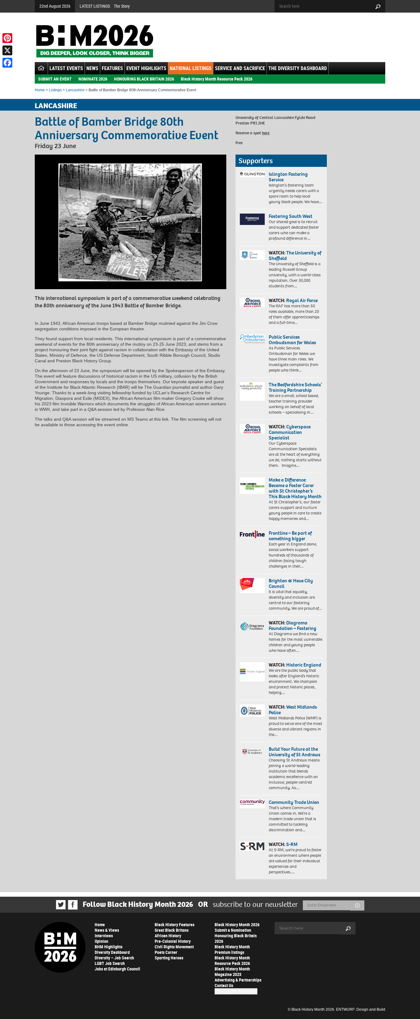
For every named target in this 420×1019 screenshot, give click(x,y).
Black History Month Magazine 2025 (232, 971)
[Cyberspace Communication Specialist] (252, 429)
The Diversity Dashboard (297, 68)
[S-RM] (252, 846)
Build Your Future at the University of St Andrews (294, 752)
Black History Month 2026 (237, 924)
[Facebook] (7, 63)
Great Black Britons (171, 930)
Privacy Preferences (236, 991)
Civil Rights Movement (174, 947)
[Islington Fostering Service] (252, 174)
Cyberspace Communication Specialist (290, 432)
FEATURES (112, 68)
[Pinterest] (7, 38)
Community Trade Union (294, 802)
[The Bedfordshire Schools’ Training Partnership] (252, 391)
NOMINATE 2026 (92, 79)
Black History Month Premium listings (232, 949)
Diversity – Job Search (114, 958)
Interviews (104, 935)
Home (40, 90)
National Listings (191, 68)
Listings (55, 90)
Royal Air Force (302, 300)
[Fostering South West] (252, 219)
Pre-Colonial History (173, 941)
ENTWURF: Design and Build (360, 1009)
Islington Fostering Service (288, 177)
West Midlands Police (293, 710)
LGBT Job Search (110, 963)
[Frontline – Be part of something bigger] (252, 534)
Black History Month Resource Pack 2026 (216, 79)
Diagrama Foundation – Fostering (292, 625)
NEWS (92, 68)
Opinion (101, 941)
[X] (7, 50)
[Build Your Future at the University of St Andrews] (252, 751)
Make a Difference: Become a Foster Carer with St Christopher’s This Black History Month (295, 488)
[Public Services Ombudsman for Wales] (252, 338)
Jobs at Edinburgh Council (117, 969)
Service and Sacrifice (240, 68)
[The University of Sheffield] (252, 255)
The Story (122, 6)
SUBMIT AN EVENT (55, 79)
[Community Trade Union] (252, 804)
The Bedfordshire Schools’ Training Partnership (295, 387)
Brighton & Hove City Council (291, 583)
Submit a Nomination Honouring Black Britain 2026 (236, 935)
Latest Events (66, 68)
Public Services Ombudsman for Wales (292, 340)
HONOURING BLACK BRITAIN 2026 (144, 79)
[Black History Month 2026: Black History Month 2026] (94, 41)
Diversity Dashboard (112, 952)
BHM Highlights (108, 947)
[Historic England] (252, 672)
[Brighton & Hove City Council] (252, 585)
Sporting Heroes (169, 958)
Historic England (303, 665)
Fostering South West (290, 216)
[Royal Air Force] (252, 303)
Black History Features (174, 924)
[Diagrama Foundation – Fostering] (252, 626)
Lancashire (75, 90)
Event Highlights (146, 68)
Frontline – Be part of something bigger (290, 536)
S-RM (292, 844)
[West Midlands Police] (252, 710)
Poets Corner (166, 952)
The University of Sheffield (295, 256)
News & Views (107, 930)
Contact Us (224, 985)
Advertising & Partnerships (238, 980)
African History (168, 935)
